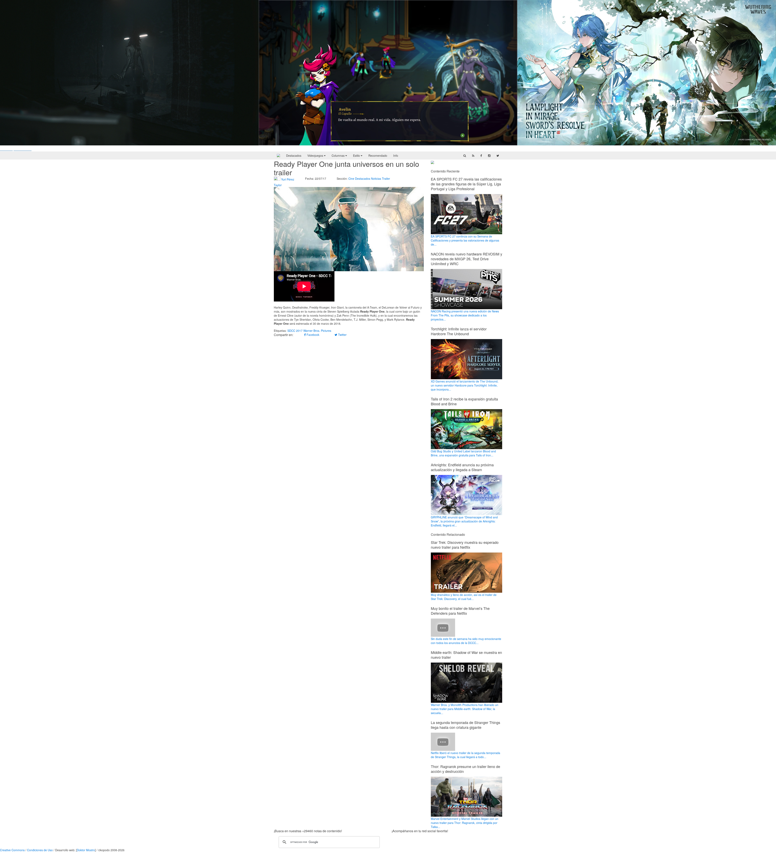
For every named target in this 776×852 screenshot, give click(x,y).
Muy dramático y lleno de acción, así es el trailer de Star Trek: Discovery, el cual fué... (464, 597)
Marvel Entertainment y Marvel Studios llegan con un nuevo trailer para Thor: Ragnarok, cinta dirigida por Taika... (464, 823)
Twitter (342, 335)
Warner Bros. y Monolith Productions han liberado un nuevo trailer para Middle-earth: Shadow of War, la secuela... (464, 709)
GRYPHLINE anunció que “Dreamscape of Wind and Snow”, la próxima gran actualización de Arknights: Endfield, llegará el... (464, 521)
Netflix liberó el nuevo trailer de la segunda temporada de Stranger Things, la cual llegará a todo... (465, 755)
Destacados (293, 155)
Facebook (312, 335)
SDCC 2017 (295, 331)
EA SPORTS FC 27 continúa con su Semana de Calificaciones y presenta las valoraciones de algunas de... (465, 240)
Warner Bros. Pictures (317, 331)
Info (395, 155)
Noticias (376, 178)
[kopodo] (278, 155)
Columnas (338, 155)
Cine (351, 178)
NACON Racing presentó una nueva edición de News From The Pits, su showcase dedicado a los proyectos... (465, 315)
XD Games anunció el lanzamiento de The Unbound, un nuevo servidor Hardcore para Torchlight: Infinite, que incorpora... (464, 385)
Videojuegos (315, 155)
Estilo (357, 155)
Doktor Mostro (86, 850)
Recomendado (377, 155)
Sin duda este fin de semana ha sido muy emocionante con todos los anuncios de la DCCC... (466, 641)
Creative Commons (12, 850)
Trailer (386, 178)
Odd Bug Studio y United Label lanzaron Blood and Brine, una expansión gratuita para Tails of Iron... (463, 453)
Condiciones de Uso (40, 850)
